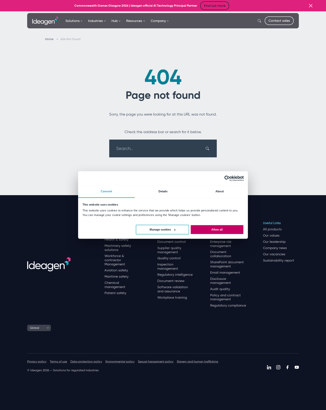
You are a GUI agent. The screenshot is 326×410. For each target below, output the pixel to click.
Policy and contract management (225, 297)
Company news (275, 248)
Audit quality (220, 289)
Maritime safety (116, 277)
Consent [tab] (106, 191)
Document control (171, 242)
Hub (114, 21)
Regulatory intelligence (175, 275)
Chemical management (115, 285)
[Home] (45, 20)
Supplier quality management (169, 250)
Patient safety (115, 293)
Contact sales (279, 21)
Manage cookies (160, 229)
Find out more (214, 6)
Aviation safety (116, 270)
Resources (134, 21)
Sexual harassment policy (155, 361)
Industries (95, 21)
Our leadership (274, 242)
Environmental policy (120, 361)
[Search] (208, 148)
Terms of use (58, 361)
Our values (271, 236)
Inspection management (167, 266)
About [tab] (219, 191)
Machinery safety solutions (118, 248)
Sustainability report (278, 260)
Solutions (72, 21)
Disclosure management (220, 281)
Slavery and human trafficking (197, 361)
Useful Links (272, 223)
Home (49, 39)
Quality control (169, 258)
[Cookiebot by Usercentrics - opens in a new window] (227, 178)
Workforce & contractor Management (115, 260)
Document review (171, 281)
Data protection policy (86, 361)
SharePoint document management (227, 264)
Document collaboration (220, 254)
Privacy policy (36, 361)
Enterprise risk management (220, 244)
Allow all (217, 229)
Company (158, 21)
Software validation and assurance (172, 289)
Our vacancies (274, 254)
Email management (225, 273)
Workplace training (172, 298)
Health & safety (116, 239)
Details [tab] (163, 191)
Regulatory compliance (228, 306)
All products (272, 229)
